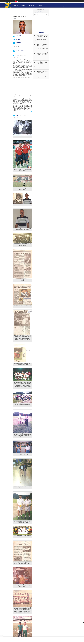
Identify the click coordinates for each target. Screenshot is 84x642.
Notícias (16, 5)
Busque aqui (36, 14)
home (14, 9)
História (18, 36)
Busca (56, 6)
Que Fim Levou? (32, 5)
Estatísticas (20, 50)
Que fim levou (18, 9)
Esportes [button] (23, 5)
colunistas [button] (41, 5)
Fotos (18, 39)
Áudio (18, 46)
